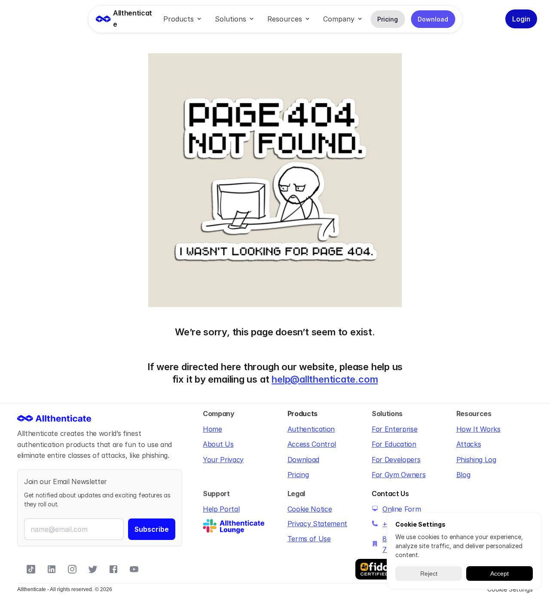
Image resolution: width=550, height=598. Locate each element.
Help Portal (221, 509)
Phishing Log (476, 459)
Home (212, 429)
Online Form (401, 509)
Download (303, 459)
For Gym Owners (399, 474)
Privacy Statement (317, 523)
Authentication (311, 429)
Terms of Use (309, 538)
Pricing (298, 474)
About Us (218, 444)
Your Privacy (223, 459)
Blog (463, 474)
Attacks (468, 444)
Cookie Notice (309, 509)
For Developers (396, 459)
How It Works (478, 429)
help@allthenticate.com (325, 379)
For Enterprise (395, 429)
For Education (394, 444)
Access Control (311, 444)
